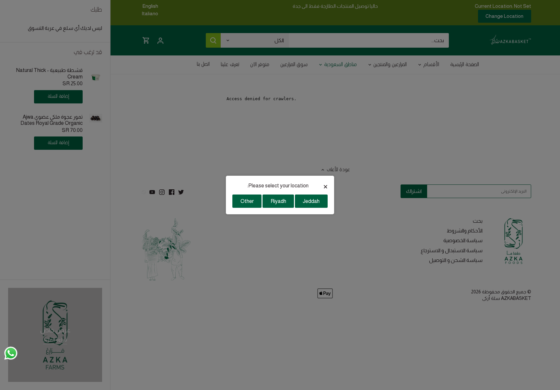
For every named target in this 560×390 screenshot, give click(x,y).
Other (247, 201)
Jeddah (311, 201)
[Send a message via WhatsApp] (10, 353)
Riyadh (278, 201)
